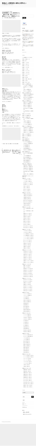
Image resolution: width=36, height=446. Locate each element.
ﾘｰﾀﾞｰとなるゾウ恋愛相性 (27, 124)
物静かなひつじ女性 (26, 219)
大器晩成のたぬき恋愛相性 (27, 95)
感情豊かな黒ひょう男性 (26, 374)
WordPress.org (24, 407)
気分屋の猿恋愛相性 (26, 148)
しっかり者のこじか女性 (26, 179)
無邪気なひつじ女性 (26, 216)
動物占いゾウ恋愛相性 (25, 117)
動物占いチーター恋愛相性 (26, 126)
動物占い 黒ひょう (25, 82)
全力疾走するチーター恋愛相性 (27, 127)
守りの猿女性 (25, 320)
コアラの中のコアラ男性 (26, 232)
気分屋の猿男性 (25, 328)
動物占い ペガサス (25, 72)
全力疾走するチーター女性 (27, 251)
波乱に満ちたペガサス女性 (27, 271)
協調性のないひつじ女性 (26, 213)
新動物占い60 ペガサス (25, 264)
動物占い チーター (25, 70)
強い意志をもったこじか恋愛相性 (28, 86)
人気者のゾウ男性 (25, 366)
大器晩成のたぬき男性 (26, 198)
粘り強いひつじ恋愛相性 (26, 106)
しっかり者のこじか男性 (26, 181)
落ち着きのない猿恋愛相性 (27, 149)
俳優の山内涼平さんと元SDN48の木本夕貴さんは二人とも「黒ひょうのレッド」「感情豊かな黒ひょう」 (28, 38)
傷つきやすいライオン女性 (27, 279)
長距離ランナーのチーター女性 (27, 260)
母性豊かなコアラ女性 (26, 243)
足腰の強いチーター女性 (26, 257)
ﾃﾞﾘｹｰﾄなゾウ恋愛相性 (26, 122)
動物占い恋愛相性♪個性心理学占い (14, 3)
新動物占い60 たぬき (25, 192)
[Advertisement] (11, 26)
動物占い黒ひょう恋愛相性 (26, 163)
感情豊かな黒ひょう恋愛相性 (27, 166)
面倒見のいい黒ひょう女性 (27, 385)
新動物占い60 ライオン (25, 278)
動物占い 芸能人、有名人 (6, 143)
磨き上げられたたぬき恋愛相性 (27, 97)
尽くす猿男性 (25, 325)
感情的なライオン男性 (26, 284)
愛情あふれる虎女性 (26, 344)
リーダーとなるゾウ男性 (26, 363)
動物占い (23, 60)
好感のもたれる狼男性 (26, 301)
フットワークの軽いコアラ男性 (27, 238)
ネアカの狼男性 (25, 298)
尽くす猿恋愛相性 (25, 146)
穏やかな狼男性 (16, 143)
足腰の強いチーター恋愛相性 (27, 130)
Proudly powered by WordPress (6, 421)
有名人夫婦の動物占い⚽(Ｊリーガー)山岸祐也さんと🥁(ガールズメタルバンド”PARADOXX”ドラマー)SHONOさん (27, 35)
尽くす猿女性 (25, 323)
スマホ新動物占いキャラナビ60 (26, 57)
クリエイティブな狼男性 (26, 295)
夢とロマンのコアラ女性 (26, 240)
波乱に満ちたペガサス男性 (27, 273)
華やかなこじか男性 (26, 190)
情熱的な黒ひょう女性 (26, 369)
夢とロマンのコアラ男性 (26, 241)
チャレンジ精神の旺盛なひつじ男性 (28, 210)
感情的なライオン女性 (12, 143)
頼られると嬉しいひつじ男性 (27, 227)
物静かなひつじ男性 (26, 221)
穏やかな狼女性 (25, 306)
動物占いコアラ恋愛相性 (25, 115)
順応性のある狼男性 (26, 311)
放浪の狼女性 (25, 303)
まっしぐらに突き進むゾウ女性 (27, 355)
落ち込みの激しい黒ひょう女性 (27, 382)
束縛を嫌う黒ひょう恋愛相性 (27, 168)
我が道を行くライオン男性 (27, 287)
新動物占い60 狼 (24, 292)
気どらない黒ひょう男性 (26, 380)
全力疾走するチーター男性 (27, 252)
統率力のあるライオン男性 (27, 290)
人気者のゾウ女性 (25, 364)
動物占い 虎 (24, 80)
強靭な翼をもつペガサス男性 (27, 270)
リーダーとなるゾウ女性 (26, 361)
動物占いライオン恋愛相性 (26, 135)
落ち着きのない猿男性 (26, 331)
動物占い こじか (24, 62)
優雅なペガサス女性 (26, 265)
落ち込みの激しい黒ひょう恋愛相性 (28, 171)
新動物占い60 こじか (25, 178)
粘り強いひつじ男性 (26, 224)
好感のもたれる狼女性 (26, 300)
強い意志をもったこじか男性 (27, 184)
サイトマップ (24, 52)
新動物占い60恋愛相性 (9, 11)
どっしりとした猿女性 (26, 314)
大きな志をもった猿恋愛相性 (27, 143)
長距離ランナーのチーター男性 (27, 262)
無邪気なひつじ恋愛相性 (26, 103)
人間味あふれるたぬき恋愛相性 (27, 94)
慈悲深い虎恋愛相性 (26, 160)
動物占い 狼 (24, 75)
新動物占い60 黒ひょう (25, 368)
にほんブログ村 (24, 24)
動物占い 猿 (24, 77)
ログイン (23, 402)
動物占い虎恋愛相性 (25, 151)
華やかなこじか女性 (26, 189)
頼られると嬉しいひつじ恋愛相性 (28, 108)
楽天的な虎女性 (25, 350)
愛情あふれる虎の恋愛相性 (27, 158)
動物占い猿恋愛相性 (25, 140)
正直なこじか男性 (25, 187)
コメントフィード (24, 405)
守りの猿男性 (25, 322)
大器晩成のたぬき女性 (26, 197)
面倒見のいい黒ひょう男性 (27, 386)
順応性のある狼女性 (26, 309)
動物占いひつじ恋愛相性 (25, 100)
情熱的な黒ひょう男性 (26, 371)
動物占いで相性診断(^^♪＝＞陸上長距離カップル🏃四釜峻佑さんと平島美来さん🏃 (28, 31)
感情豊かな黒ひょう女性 (26, 372)
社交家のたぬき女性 (26, 203)
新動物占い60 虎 (24, 333)
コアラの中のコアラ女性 (26, 230)
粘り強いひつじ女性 (26, 222)
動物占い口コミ (24, 137)
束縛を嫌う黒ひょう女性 (26, 375)
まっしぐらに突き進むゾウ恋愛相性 (28, 118)
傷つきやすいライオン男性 (27, 281)
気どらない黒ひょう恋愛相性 (27, 169)
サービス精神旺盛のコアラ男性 (27, 235)
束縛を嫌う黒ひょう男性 (26, 377)
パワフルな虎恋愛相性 (26, 155)
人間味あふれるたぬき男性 (27, 195)
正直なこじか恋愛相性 (26, 89)
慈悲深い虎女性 (25, 347)
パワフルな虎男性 (25, 339)
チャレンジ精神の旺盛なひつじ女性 (28, 208)
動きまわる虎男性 (25, 342)
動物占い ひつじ (24, 65)
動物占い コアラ (24, 67)
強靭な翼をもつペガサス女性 (27, 268)
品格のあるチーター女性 (26, 254)
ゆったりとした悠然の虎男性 (27, 336)
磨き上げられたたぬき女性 (27, 200)
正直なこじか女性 (25, 186)
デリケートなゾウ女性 (26, 358)
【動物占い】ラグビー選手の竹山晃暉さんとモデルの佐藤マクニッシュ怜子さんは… (27, 46)
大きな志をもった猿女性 (26, 317)
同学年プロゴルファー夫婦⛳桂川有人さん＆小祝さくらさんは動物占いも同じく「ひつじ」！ (28, 42)
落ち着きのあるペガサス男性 (27, 276)
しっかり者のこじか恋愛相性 (27, 85)
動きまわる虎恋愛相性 (26, 157)
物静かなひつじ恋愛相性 (26, 105)
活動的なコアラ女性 (26, 246)
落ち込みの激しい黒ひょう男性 (27, 383)
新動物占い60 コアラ (25, 229)
